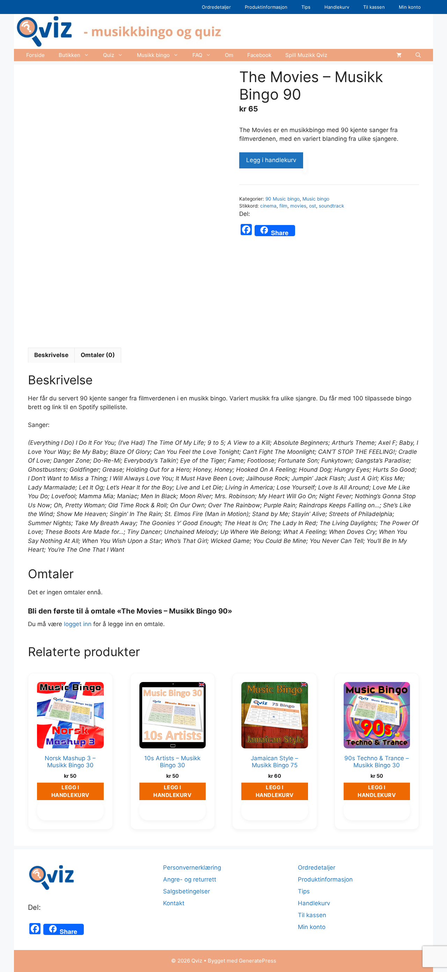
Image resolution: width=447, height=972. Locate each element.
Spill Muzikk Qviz (306, 55)
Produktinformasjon (266, 7)
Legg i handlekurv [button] (70, 791)
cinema (268, 206)
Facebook (259, 55)
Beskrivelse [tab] (51, 354)
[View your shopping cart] (399, 55)
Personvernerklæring (192, 867)
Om (229, 55)
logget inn (77, 624)
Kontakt (173, 903)
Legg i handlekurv (271, 160)
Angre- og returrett (189, 879)
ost (312, 206)
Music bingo (315, 199)
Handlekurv (336, 7)
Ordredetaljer (216, 7)
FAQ (197, 55)
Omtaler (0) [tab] (98, 354)
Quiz (108, 55)
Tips (305, 7)
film (283, 206)
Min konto (410, 7)
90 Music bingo (282, 199)
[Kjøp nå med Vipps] (305, 164)
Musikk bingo (153, 55)
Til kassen (374, 7)
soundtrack (331, 206)
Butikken (69, 55)
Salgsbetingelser (186, 891)
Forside (35, 55)
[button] (418, 55)
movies (298, 206)
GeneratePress (257, 960)
